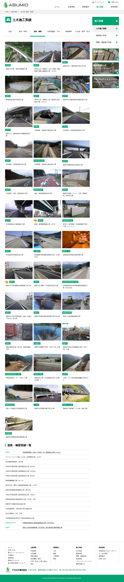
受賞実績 (79, 559)
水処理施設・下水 (53, 31)
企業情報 (71, 7)
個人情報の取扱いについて (16, 563)
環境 (54, 559)
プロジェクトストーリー (84, 561)
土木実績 (79, 551)
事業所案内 (34, 556)
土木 (54, 551)
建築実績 (79, 553)
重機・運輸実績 (81, 556)
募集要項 (102, 556)
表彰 (32, 564)
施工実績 (100, 7)
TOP (6, 11)
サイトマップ (99, 2)
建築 (54, 553)
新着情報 (11, 558)
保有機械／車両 (36, 559)
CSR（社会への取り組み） (39, 561)
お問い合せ (115, 2)
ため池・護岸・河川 (82, 31)
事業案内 (85, 7)
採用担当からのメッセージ (107, 551)
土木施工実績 (101, 28)
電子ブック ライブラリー (16, 553)
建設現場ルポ (80, 564)
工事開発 (56, 556)
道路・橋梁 (38, 31)
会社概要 (33, 553)
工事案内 (11, 555)
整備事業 (68, 31)
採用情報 (114, 7)
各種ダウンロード (13, 560)
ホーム (57, 7)
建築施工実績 (101, 35)
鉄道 (10, 31)
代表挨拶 (33, 551)
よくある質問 (103, 553)
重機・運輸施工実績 (103, 42)
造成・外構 (23, 31)
